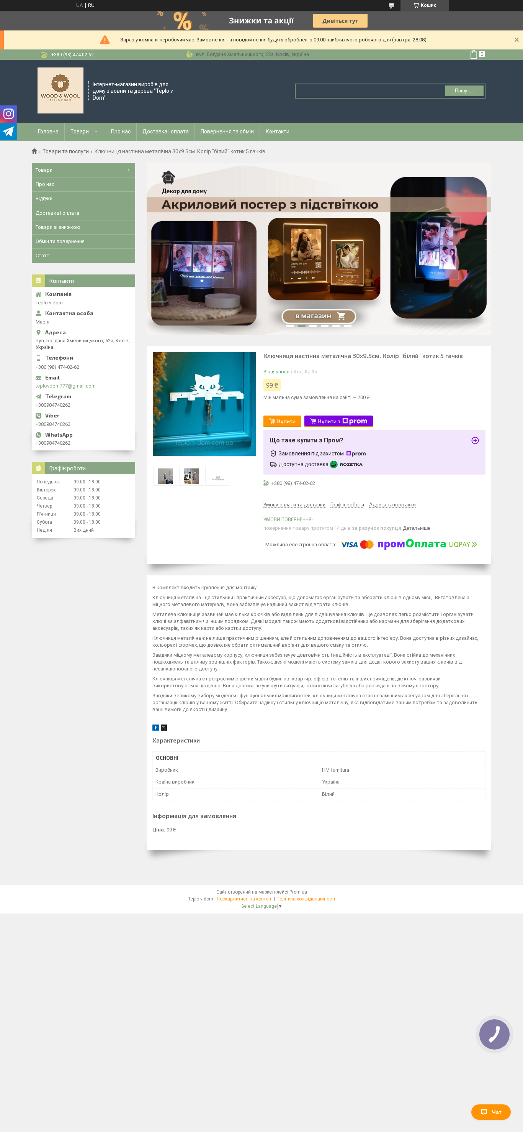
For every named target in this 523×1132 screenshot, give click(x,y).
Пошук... (464, 91)
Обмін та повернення (60, 241)
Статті (43, 255)
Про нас (121, 131)
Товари (79, 131)
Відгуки (44, 198)
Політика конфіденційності (305, 899)
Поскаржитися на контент (245, 899)
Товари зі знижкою (58, 227)
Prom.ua (298, 892)
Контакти (277, 131)
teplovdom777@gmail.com (66, 386)
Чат (497, 1112)
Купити (286, 421)
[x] (164, 729)
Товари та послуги (65, 151)
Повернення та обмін (227, 131)
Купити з (329, 421)
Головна (48, 131)
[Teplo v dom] (60, 90)
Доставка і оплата (165, 131)
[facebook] (155, 729)
